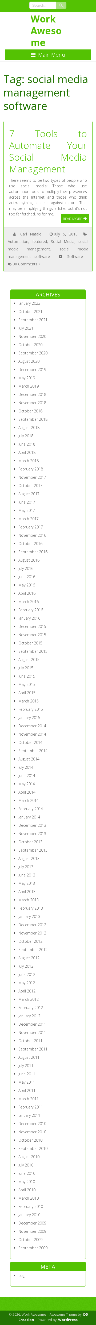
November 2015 (32, 634)
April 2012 (26, 991)
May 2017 (26, 510)
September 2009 (32, 1247)
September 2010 (32, 1148)
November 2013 (32, 833)
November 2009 (32, 1231)
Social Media (63, 241)
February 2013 (30, 908)
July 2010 (25, 1165)
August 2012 (28, 957)
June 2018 (26, 444)
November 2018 (32, 402)
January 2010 (29, 1214)
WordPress (68, 1319)
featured (39, 241)
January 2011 (29, 1115)
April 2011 (26, 1090)
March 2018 (28, 460)
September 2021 (32, 319)
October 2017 (30, 485)
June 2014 (26, 775)
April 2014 (26, 792)
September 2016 (32, 551)
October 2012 (30, 941)
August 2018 (28, 427)
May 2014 (26, 783)
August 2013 (28, 858)
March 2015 (28, 701)
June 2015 (26, 676)
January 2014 (29, 817)
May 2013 (26, 883)
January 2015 (29, 717)
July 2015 (25, 667)
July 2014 (25, 767)
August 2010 (28, 1156)
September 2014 (32, 750)
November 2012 (32, 933)
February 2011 (30, 1107)
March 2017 (28, 518)
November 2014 (32, 734)
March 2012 (28, 999)
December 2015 (32, 626)
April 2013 (26, 891)
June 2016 (26, 576)
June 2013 (26, 875)
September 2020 (32, 353)
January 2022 (29, 303)
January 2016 (29, 618)
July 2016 (25, 568)
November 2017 (32, 477)
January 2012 (29, 1015)
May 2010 (26, 1181)
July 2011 (25, 1065)
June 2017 (26, 502)
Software (75, 256)
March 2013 (28, 899)
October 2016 (30, 543)
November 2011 (32, 1032)
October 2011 (30, 1040)
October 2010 (30, 1140)
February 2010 (30, 1206)
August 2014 (28, 759)
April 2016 (26, 593)
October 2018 (30, 411)
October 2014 (30, 742)
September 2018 (32, 419)
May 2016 (26, 585)
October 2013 (30, 841)
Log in (23, 1275)
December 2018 (32, 394)
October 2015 (30, 643)
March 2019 (28, 386)
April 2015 (26, 692)
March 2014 (28, 800)
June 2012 (26, 974)
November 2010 (32, 1131)
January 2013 (29, 916)
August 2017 (28, 493)
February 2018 (30, 469)
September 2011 (32, 1049)
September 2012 (32, 949)
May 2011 (26, 1082)
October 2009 (30, 1239)
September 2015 (32, 651)
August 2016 (28, 560)
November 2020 (32, 336)
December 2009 (32, 1223)
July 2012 (25, 966)
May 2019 (26, 377)
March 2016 (28, 601)
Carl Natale (30, 234)
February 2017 (30, 527)
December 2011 (32, 1024)
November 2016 (32, 535)
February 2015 (30, 709)
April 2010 (26, 1189)
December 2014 (32, 725)
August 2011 (28, 1057)
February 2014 (30, 808)
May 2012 (26, 982)
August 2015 (28, 659)
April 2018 (26, 452)
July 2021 (25, 328)
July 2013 (25, 866)
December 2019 (32, 369)
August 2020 (28, 361)
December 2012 (32, 924)
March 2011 (28, 1098)
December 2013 (32, 825)
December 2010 (32, 1123)
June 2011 (26, 1073)
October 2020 (30, 344)
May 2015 (26, 684)
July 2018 (25, 435)
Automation (18, 241)
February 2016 (30, 609)
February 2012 (30, 1007)
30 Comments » (26, 263)
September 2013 (32, 850)
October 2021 (30, 311)
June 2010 (26, 1173)
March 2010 (28, 1198)
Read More (72, 218)
